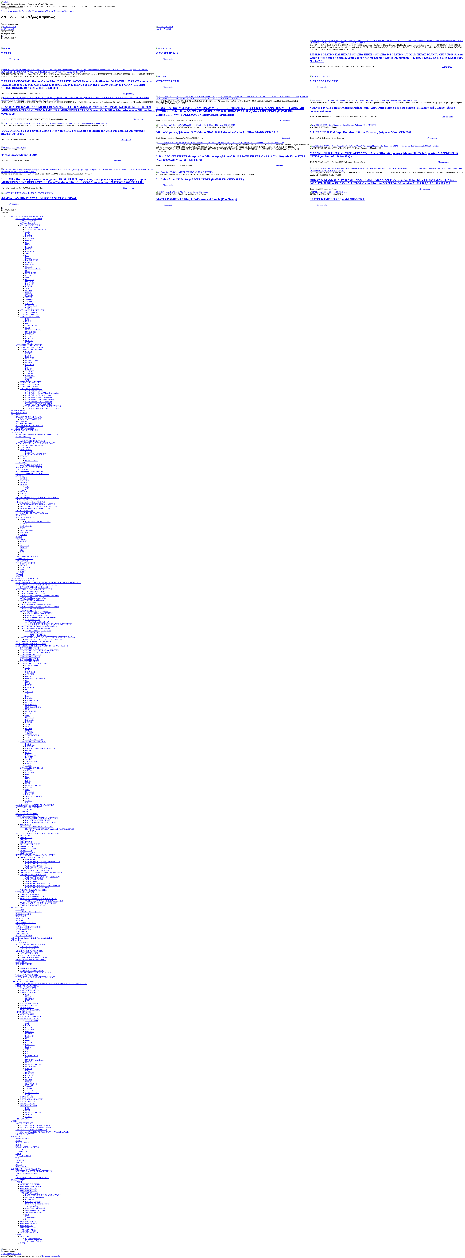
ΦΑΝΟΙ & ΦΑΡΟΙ (18, 1180)
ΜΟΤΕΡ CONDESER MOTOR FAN (35, 1125)
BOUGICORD (26, 526)
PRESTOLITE (21, 925)
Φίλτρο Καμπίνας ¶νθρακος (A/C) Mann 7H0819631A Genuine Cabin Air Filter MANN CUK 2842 (217, 132)
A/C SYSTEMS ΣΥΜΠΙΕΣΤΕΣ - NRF (31, 644)
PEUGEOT (29, 280)
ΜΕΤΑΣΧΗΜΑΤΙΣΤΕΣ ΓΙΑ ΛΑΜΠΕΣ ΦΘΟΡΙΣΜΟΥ (37, 498)
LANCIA (29, 698)
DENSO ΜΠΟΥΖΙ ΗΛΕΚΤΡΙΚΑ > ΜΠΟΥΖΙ (38, 506)
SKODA (28, 291)
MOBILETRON (31, 360)
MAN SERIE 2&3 (167, 53)
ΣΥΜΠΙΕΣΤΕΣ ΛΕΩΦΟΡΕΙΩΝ (33, 742)
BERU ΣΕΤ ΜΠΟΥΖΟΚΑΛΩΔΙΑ (34, 513)
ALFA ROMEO (31, 227)
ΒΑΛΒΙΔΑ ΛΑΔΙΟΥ (19, 413)
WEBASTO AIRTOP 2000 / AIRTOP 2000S (42, 862)
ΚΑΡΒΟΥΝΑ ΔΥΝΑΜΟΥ (31, 382)
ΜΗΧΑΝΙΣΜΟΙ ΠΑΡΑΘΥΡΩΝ (28, 500)
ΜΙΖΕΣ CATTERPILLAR (30, 1016)
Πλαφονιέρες (30, 1199)
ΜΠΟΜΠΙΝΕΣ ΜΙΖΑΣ (29, 1003)
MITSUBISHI (30, 273)
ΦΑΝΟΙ (19, 1182)
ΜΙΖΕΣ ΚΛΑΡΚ (27, 1097)
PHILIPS (23, 493)
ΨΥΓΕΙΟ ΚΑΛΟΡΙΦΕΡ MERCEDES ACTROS (44, 901)
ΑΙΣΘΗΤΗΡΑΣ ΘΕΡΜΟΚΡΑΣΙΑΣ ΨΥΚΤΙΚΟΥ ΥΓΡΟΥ (38, 434)
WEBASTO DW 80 (33, 881)
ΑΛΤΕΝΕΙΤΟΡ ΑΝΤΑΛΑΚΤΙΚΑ (29, 345)
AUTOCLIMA (26, 809)
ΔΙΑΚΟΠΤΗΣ (21, 463)
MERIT (23, 570)
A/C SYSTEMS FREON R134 (32, 593)
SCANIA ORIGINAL (34, 796)
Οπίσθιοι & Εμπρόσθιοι (34, 1197)
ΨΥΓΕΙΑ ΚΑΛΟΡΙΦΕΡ (25, 892)
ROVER (28, 286)
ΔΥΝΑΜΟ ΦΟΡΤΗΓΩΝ (30, 317)
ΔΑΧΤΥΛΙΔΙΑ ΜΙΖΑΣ (29, 990)
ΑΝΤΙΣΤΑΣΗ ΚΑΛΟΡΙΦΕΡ (27, 814)
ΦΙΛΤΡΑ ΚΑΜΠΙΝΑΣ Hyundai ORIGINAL (337, 199)
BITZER (28, 744)
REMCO (28, 369)
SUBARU (29, 295)
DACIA (28, 676)
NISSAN (28, 275)
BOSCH (28, 236)
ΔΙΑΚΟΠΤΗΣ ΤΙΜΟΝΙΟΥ (31, 465)
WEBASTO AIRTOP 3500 (35, 866)
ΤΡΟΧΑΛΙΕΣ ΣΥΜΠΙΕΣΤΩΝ (37, 622)
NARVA (23, 485)
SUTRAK (24, 811)
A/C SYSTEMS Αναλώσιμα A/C (33, 598)
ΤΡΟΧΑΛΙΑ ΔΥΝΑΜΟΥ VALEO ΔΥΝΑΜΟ (43, 408)
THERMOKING (32, 761)
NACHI (23, 548)
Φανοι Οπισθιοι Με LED (35, 1210)
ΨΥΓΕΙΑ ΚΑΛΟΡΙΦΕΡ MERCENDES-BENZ (38, 899)
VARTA (19, 1162)
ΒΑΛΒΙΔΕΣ (15, 415)
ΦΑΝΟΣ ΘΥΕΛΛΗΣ (33, 1213)
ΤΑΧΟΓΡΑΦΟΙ (22, 561)
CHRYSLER (30, 672)
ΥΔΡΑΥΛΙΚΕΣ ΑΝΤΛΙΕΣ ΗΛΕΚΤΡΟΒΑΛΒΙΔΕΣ (35, 977)
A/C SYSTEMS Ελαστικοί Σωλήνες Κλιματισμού (39, 607)
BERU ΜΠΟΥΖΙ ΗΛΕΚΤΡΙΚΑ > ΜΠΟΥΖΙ (37, 504)
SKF (22, 554)
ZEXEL (28, 766)
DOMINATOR (21, 1151)
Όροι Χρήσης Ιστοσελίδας (11, 1254)
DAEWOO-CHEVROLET (35, 678)
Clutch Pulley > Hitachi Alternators (38, 395)
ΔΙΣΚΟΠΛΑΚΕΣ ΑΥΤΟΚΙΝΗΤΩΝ (30, 951)
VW (26, 803)
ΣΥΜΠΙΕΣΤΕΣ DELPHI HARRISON (35, 652)
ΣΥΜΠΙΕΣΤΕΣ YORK (29, 659)
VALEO (28, 301)
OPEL (27, 277)
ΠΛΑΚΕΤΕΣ (21, 515)
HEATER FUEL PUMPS (30, 844)
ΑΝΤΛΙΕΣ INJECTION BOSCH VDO (31, 944)
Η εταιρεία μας (6, 11)
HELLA (23, 482)
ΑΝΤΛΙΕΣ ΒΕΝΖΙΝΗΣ (29, 947)
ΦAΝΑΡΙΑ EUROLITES (30, 1184)
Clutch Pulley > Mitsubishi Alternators (39, 400)
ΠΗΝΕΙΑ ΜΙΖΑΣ (27, 1008)
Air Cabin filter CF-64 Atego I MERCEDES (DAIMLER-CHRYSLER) (200, 179)
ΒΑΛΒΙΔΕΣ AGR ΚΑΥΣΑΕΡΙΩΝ (29, 426)
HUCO (28, 356)
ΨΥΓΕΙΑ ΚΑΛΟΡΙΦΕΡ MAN (32, 896)
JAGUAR (29, 692)
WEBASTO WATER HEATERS (33, 875)
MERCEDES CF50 (167, 81)
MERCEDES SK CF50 (324, 81)
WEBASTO (30, 859)
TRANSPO (29, 371)
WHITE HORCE (22, 1167)
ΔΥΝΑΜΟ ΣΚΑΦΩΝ (29, 312)
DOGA (33, 831)
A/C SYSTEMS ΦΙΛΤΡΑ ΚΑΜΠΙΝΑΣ (35, 628)
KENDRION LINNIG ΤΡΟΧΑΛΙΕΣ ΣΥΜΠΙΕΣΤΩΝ (51, 624)
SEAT (27, 288)
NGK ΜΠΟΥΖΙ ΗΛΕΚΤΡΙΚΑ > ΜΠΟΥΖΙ (37, 508)
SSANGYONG (31, 1084)
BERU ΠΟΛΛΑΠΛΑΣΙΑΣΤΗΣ (37, 522)
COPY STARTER (27, 1014)
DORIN (28, 753)
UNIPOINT (30, 376)
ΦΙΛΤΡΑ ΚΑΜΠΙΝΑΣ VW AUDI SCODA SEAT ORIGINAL (39, 198)
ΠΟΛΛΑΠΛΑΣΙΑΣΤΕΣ (25, 517)
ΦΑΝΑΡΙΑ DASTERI (29, 1193)
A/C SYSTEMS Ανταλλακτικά (32, 600)
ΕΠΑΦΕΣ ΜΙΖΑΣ (23, 469)
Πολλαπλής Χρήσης (33, 1202)
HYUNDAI (30, 251)
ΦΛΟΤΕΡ (19, 576)
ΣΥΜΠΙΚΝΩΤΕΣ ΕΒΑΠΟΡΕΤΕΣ (34, 587)
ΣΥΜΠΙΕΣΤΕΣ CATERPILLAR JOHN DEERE (39, 650)
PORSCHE (29, 282)
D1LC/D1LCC (26, 835)
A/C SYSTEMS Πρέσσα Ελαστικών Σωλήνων (38, 626)
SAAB (28, 724)
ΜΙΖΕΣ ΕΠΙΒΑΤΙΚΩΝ (29, 1019)
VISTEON (29, 304)
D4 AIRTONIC (26, 842)
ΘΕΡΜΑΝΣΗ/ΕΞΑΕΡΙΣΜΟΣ (27, 816)
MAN (27, 328)
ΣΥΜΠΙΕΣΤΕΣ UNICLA (30, 657)
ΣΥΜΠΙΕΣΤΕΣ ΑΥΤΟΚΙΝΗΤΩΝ (33, 663)
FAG (22, 543)
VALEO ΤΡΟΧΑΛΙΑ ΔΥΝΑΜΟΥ (39, 404)
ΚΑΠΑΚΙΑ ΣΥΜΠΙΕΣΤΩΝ (36, 615)
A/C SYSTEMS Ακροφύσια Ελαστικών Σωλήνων (39, 596)
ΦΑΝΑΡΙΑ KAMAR (28, 1223)
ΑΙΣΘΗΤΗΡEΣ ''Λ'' (28, 439)
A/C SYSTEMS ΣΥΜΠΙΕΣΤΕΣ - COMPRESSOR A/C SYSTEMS (42, 646)
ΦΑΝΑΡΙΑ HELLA (28, 1221)
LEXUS (28, 262)
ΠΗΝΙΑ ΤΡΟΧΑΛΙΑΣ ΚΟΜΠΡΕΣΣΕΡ (40, 617)
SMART (28, 293)
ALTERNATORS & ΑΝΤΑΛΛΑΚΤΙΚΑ (27, 216)
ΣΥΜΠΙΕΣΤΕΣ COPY (34, 740)
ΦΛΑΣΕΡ (19, 574)
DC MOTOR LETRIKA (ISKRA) (29, 912)
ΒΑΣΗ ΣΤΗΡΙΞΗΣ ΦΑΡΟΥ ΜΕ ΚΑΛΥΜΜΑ (43, 1195)
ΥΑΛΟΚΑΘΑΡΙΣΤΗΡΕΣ (25, 563)
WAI (27, 380)
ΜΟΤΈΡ (14, 1121)
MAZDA (28, 267)
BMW (27, 234)
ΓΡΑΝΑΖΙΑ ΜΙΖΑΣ (28, 988)
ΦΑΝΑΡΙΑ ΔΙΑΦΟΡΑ (29, 1232)
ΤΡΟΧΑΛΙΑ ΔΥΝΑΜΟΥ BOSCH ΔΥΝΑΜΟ (43, 406)
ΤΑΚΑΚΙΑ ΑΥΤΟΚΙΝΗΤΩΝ (27, 975)
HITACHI (29, 247)
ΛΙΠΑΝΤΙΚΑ (21, 962)
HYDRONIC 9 (26, 851)
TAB (17, 1158)
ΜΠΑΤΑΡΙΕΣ (16, 1136)
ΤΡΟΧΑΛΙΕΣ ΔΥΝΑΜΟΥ (31, 389)
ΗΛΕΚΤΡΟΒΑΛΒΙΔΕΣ (25, 428)
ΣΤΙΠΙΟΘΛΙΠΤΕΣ (32, 620)
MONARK (29, 362)
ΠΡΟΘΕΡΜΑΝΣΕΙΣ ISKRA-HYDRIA (35, 973)
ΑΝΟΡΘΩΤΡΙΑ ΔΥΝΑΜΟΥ (31, 347)
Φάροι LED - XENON (34, 1241)
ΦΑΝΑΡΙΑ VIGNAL (28, 1189)
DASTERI (20, 910)
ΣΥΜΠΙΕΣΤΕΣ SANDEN (30, 655)
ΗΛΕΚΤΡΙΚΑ (16, 432)
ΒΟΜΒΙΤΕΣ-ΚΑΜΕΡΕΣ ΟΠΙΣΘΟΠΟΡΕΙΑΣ (34, 1171)
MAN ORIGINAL (23, 918)
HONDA (28, 249)
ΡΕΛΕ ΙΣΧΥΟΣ (31, 461)
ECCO (23, 1243)
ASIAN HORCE (22, 1138)
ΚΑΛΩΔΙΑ (24, 456)
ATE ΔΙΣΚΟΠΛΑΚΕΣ (29, 953)
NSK (22, 550)
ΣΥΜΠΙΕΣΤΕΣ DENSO (30, 648)
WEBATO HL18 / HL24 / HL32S (38, 868)
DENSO (28, 1034)
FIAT (27, 243)
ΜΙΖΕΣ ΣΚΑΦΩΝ (27, 1101)
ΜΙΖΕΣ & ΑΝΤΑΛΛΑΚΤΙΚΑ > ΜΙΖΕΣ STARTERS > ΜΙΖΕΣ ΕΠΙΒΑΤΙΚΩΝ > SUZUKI (51, 984)
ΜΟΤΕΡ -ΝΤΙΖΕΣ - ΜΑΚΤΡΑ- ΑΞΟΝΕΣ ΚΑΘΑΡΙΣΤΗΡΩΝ (49, 829)
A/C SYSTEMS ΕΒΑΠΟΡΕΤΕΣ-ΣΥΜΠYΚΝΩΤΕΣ (36, 585)
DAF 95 (6, 53)
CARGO (28, 354)
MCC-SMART (31, 705)
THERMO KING (22, 934)
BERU (23, 519)
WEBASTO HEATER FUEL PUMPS (35, 870)
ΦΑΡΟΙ (18, 1234)
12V (27, 487)
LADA (28, 258)
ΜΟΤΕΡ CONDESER (24, 1123)
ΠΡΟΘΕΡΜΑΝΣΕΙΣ (24, 964)
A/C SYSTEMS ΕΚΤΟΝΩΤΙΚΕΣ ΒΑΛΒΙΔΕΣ (34, 641)
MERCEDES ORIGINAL (26, 923)
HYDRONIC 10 (26, 846)
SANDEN (29, 759)
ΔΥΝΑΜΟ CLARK (28, 221)
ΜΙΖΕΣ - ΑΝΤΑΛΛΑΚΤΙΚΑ (27, 986)
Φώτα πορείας (30, 1217)
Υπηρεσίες (17, 11)
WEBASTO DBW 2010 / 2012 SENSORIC (42, 877)
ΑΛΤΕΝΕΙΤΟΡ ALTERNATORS (29, 219)
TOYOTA (29, 299)
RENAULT (29, 284)
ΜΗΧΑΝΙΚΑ (16, 940)
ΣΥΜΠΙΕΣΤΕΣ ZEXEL (29, 661)
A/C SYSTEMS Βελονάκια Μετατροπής (36, 604)
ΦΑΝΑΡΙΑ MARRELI (29, 1228)
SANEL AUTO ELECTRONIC (28, 927)
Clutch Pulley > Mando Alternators (38, 397)
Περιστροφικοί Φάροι (33, 1239)
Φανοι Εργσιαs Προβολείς (35, 1208)
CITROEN (29, 238)
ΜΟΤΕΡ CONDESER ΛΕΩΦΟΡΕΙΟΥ (35, 1127)
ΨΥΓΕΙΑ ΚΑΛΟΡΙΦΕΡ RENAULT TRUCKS (38, 903)
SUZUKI (28, 297)
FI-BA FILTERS (7, 29)
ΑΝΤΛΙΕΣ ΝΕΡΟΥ (28, 949)
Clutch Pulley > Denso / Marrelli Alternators (42, 393)
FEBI (22, 528)
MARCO (19, 920)
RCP (27, 367)
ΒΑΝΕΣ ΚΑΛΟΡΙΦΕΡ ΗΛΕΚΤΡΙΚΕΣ (40, 822)
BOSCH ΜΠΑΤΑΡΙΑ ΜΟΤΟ (27, 1147)
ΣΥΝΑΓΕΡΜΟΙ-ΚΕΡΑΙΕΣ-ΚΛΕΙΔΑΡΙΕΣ (32, 1178)
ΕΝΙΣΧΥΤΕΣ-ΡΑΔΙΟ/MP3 (26, 1173)
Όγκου (27, 1219)
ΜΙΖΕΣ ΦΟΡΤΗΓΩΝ (28, 1106)
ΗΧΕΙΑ (19, 1175)
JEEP (27, 253)
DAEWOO (29, 240)
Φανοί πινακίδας (31, 1206)
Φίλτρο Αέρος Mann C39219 (19, 154)
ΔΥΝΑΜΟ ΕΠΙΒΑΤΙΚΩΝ (30, 225)
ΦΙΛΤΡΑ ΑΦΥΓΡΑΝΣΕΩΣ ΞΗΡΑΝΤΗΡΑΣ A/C (44, 639)
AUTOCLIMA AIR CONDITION (29, 807)
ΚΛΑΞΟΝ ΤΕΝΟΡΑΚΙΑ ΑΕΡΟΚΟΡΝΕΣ (32, 474)
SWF (22, 572)
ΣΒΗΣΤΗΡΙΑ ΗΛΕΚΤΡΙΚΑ (27, 556)
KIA (27, 256)
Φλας (27, 1215)
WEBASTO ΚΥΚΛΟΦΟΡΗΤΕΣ (33, 890)
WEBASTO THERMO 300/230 (37, 883)
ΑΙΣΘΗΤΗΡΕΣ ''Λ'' (23, 437)
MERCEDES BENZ (33, 269)
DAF (27, 319)
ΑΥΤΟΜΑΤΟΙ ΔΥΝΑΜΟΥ (31, 349)
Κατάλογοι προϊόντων (37, 11)
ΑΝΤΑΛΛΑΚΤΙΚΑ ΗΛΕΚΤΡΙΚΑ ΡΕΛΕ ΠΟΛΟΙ (35, 443)
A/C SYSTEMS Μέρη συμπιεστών (34, 611)
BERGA (19, 1141)
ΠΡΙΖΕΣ (19, 537)
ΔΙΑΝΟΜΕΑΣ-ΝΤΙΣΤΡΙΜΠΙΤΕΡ (29, 467)
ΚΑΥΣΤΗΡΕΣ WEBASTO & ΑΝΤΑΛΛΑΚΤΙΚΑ (35, 855)
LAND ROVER (31, 260)
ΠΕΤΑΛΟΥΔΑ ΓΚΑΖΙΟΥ (35, 454)
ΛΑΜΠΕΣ (20, 476)
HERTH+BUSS (26, 530)
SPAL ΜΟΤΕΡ (21, 931)
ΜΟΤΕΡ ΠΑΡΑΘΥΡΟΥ (25, 1134)
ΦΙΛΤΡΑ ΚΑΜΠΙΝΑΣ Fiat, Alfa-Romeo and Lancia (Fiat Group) (196, 199)
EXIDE (18, 1154)
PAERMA (29, 757)
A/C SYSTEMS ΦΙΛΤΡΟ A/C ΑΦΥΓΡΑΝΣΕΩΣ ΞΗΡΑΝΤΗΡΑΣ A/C (48, 637)
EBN (27, 995)
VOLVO (28, 308)
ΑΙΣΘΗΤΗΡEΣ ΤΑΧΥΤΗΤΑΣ (32, 441)
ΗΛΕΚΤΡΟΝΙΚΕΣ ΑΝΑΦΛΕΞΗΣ (29, 471)
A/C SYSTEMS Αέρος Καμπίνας (38, 631)
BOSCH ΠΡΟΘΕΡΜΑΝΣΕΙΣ (32, 971)
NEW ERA (29, 365)
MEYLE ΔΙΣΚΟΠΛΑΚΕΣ (30, 955)
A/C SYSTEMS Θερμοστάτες (32, 609)
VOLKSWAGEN (32, 306)
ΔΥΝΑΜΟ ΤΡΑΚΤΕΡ (29, 315)
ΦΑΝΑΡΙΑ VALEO (28, 1230)
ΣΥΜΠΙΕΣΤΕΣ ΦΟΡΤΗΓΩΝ (32, 768)
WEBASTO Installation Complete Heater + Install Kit (41, 872)
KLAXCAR (25, 567)
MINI (27, 271)
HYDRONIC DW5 (28, 853)
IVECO (28, 323)
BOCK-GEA (30, 746)
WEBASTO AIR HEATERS (31, 857)
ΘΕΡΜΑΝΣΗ (25, 825)
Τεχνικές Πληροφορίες (55, 11)
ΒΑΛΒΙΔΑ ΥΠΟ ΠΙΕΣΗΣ (30, 419)
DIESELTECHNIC (23, 914)
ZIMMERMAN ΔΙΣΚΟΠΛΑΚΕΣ (33, 957)
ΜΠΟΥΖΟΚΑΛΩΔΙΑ (24, 511)
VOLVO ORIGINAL (24, 936)
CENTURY (20, 1149)
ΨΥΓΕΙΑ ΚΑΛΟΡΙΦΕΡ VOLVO (33, 905)
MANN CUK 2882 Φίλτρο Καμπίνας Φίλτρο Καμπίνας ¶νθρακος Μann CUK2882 (360, 132)
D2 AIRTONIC (26, 838)
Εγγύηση (25, 11)
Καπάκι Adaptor (31, 602)
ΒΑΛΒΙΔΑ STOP (18, 410)
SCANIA (29, 341)
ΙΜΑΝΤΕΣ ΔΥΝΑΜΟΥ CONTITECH (31, 960)
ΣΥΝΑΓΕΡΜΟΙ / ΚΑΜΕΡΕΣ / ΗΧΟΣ (26, 1169)
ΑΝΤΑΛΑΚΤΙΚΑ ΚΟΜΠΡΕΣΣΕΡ (39, 613)
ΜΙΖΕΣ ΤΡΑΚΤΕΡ (27, 1104)
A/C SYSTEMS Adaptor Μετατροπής (35, 591)
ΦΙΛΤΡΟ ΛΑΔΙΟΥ (23, 979)
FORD (28, 245)
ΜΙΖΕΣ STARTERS (23, 1012)
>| (6, 36)
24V (27, 489)
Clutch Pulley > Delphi (34, 391)
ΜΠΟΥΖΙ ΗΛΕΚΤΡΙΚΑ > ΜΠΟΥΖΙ (30, 502)
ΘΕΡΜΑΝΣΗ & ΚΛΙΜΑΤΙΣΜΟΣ (24, 580)
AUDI (27, 232)
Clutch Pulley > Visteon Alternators (38, 402)
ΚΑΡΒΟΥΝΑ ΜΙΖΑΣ (29, 992)
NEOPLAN (30, 334)
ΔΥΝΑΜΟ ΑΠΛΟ (27, 223)
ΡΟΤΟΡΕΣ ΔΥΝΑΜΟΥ (29, 384)
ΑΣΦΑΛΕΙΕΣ (25, 447)
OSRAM (23, 491)
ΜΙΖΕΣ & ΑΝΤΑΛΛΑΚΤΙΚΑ (23, 981)
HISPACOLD (30, 755)
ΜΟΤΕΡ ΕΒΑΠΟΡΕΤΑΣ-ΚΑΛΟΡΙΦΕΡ (31, 1130)
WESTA (19, 1165)
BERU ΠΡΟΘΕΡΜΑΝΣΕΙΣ (31, 968)
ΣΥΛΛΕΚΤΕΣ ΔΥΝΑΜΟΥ (31, 386)
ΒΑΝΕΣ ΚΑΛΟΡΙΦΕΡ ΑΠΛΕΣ (37, 820)
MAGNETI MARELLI (34, 1060)
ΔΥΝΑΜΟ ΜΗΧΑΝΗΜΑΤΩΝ (32, 310)
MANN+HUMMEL (163, 29)
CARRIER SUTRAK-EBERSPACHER (41, 748)
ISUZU (28, 321)
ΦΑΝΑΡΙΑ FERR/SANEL (30, 1186)
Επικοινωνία (69, 11)
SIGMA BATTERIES (24, 1156)
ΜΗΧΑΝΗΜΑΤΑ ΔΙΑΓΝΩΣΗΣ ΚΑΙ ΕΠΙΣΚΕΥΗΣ (31, 938)
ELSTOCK (29, 1036)
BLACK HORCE (23, 1143)
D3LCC (23, 840)
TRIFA (23, 495)
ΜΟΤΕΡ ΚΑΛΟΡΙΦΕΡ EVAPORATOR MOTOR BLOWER (44, 1132)
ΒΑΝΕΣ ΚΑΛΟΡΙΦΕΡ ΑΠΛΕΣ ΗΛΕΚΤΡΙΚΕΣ (39, 818)
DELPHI (28, 750)
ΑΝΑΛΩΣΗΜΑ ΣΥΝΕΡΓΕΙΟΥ (33, 445)
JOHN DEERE (31, 325)
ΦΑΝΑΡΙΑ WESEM (28, 1191)
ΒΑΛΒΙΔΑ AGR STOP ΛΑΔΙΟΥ (29, 417)
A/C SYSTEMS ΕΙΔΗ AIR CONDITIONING (34, 589)
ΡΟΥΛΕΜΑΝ (21, 539)
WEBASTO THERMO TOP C (37, 888)
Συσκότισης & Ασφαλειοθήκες (37, 1204)
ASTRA (28, 770)
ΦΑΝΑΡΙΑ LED (26, 1226)
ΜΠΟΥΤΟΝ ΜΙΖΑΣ (28, 1005)
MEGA (28, 997)
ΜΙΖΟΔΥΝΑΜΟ (22, 1119)
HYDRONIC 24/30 (28, 849)
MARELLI (29, 264)
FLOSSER (24, 480)
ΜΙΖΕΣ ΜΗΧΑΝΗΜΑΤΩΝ (31, 1099)
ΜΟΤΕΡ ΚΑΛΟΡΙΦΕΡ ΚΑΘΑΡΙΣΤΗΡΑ (36, 827)
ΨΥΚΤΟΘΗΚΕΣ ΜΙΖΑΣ (30, 1010)
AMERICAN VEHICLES (35, 229)
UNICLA (29, 764)
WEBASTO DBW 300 (34, 879)
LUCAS (28, 1058)
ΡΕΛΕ (22, 458)
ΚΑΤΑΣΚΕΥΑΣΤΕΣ (19, 907)
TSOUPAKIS (21, 1160)
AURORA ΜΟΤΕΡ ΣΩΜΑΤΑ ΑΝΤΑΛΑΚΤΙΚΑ (35, 805)
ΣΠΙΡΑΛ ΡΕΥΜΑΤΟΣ (24, 559)
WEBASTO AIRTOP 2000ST (37, 864)
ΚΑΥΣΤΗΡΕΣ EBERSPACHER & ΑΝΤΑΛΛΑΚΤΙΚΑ (37, 833)
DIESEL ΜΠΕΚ (22, 942)
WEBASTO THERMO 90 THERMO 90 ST (42, 886)
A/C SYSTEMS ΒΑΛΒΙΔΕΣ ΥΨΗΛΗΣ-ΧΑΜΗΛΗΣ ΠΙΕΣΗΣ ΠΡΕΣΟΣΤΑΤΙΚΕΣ (48, 583)
